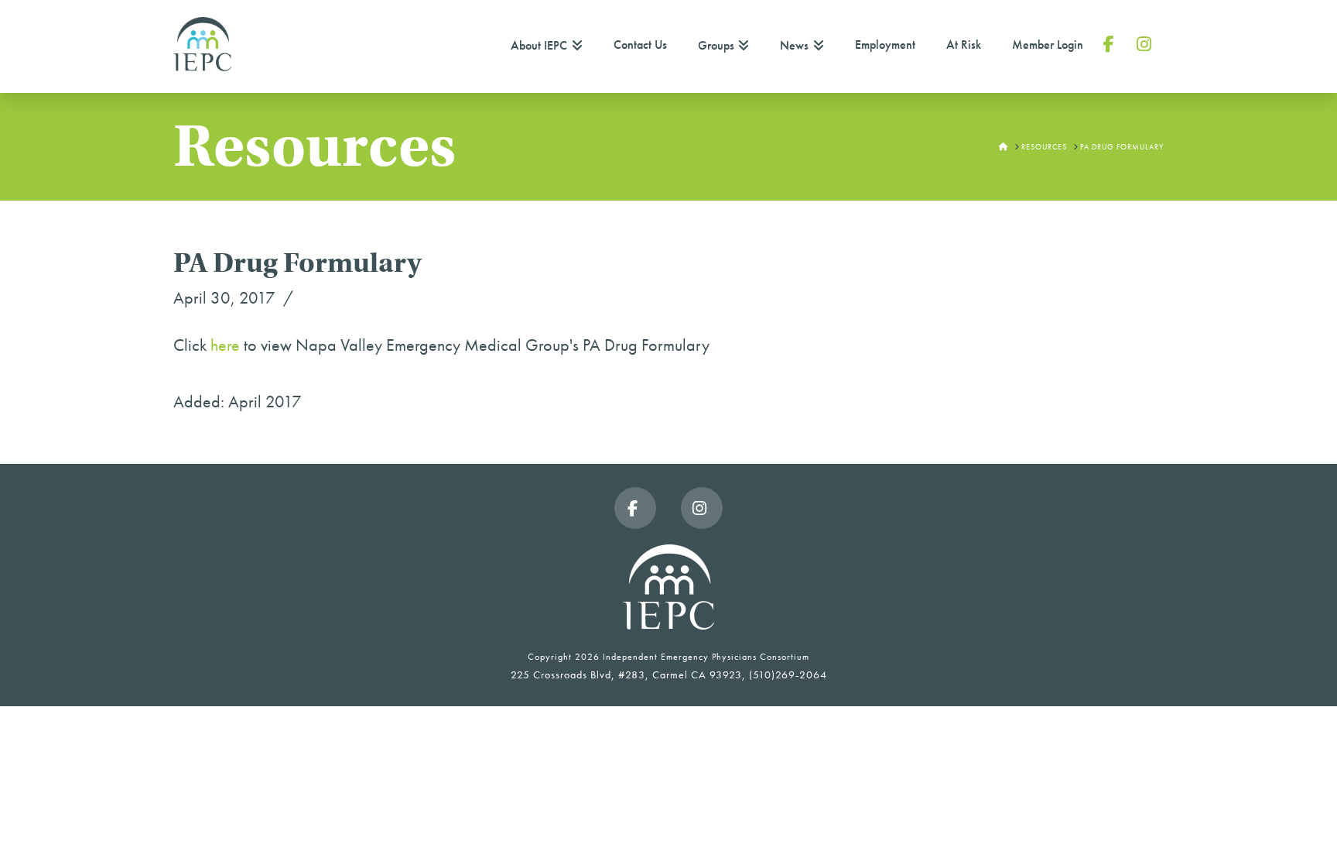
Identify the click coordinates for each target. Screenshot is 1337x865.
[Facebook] (635, 508)
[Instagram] (702, 508)
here (225, 345)
